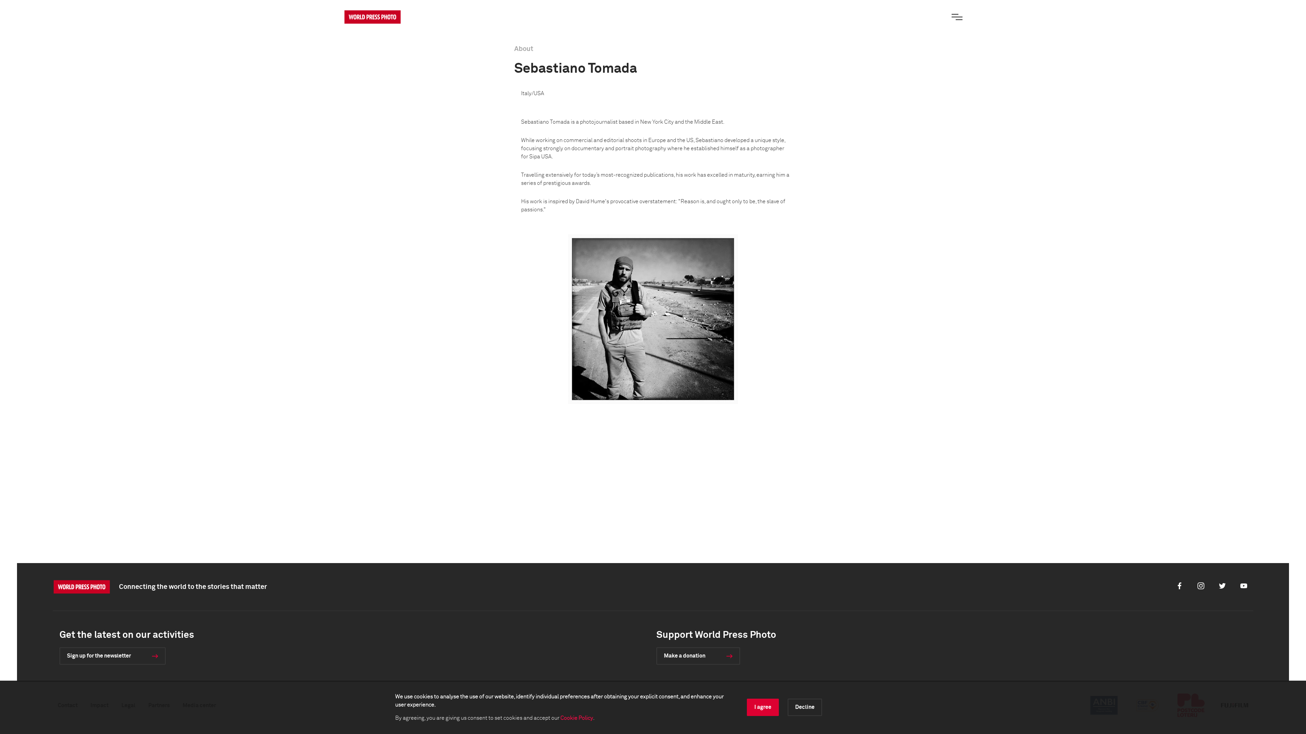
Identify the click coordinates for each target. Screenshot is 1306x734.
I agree (762, 707)
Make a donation (684, 656)
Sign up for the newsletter (99, 656)
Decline (805, 707)
